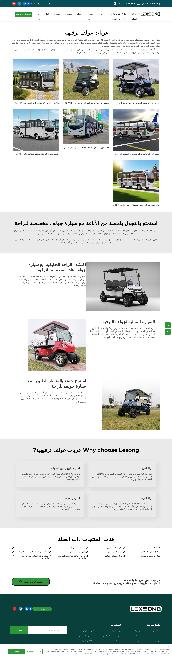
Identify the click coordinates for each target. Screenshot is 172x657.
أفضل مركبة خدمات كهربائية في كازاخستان (35, 557)
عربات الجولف (134, 15)
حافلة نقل (79, 15)
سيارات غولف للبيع (115, 547)
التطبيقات (138, 635)
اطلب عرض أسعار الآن (31, 581)
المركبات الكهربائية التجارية (112, 635)
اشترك (19, 630)
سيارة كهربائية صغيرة (86, 635)
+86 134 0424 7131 (126, 3)
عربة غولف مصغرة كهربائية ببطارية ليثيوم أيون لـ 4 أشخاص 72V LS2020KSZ (124, 103)
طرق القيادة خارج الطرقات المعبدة (118, 15)
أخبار (160, 641)
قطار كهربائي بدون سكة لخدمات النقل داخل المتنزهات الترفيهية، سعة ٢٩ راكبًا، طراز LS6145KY (66, 147)
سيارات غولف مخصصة (150, 556)
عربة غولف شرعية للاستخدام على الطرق (32, 552)
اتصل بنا (139, 641)
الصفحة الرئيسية (155, 630)
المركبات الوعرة (88, 630)
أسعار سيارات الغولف (114, 556)
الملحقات (69, 14)
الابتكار (47, 14)
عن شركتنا (138, 630)
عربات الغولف (116, 630)
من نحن (38, 15)
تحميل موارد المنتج (40, 609)
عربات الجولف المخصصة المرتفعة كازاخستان (72, 557)
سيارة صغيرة (90, 15)
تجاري (101, 14)
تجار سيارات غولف (115, 552)
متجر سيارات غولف (78, 552)
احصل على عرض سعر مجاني (23, 15)
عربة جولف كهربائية (78, 547)
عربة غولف (44, 547)
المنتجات (57, 14)
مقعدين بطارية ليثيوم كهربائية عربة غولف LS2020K (85, 103)
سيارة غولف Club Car (150, 552)
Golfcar (156, 547)
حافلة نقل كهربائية (87, 641)
